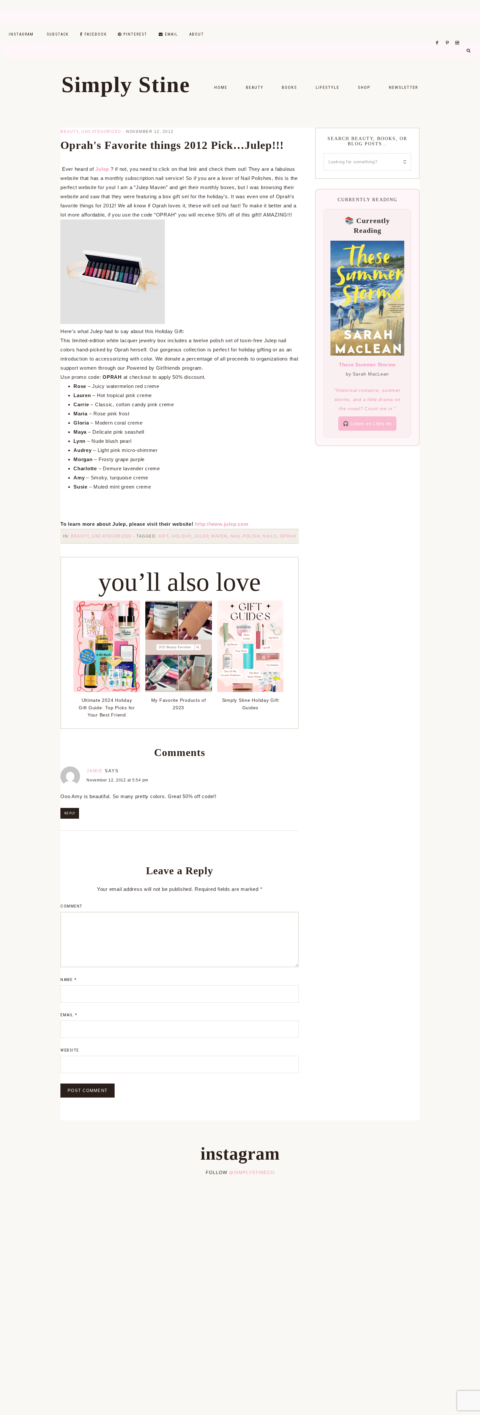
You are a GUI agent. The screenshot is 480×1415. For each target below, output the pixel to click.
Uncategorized (101, 131)
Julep (102, 169)
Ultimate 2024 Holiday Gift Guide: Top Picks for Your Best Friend (107, 707)
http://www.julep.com (221, 524)
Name (68, 979)
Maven (219, 536)
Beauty (69, 131)
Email (68, 1014)
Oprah (288, 536)
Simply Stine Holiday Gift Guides (250, 704)
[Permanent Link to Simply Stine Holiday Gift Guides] (250, 690)
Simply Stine (125, 84)
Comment (71, 906)
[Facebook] (439, 34)
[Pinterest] (449, 34)
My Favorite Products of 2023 (178, 704)
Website (69, 1050)
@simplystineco (252, 1172)
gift (163, 536)
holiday (181, 536)
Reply (69, 813)
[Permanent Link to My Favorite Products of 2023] (178, 690)
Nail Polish (245, 536)
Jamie (95, 770)
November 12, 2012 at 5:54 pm (117, 780)
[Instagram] (458, 34)
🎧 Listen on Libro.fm (367, 423)
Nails (270, 536)
